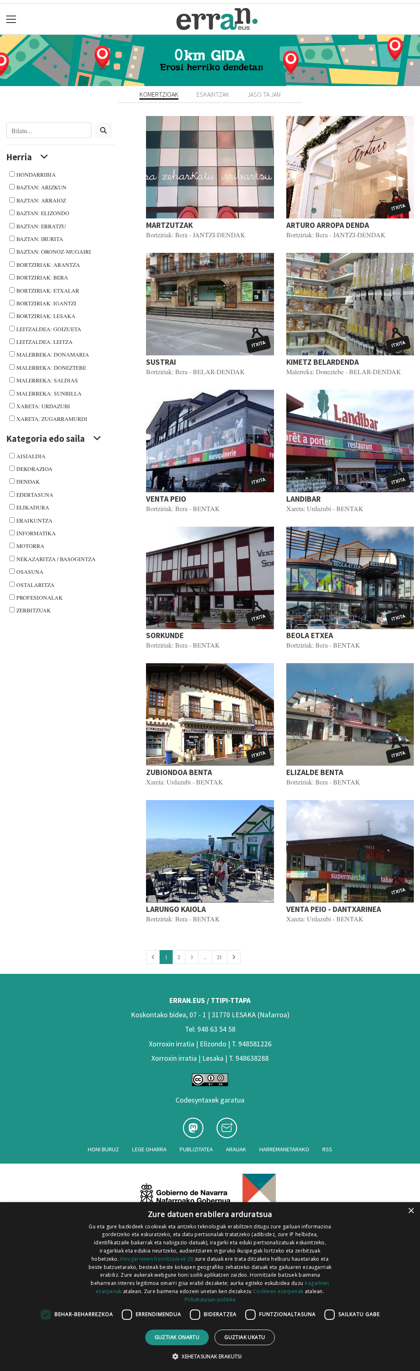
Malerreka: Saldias (47, 380)
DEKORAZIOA (34, 469)
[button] (210, 1356)
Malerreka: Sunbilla (49, 393)
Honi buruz (103, 1149)
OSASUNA (29, 571)
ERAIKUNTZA (34, 520)
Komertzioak (158, 94)
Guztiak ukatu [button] (244, 1337)
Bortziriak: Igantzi (46, 303)
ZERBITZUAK (33, 610)
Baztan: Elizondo (42, 213)
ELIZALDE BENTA (314, 772)
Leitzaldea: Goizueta (48, 329)
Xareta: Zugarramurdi (51, 419)
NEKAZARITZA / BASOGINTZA (56, 559)
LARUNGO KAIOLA (176, 909)
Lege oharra (149, 1149)
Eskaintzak (212, 94)
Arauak (236, 1149)
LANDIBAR (303, 499)
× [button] (411, 1211)
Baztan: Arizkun (41, 187)
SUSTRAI (161, 362)
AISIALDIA (31, 456)
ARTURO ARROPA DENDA (327, 225)
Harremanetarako (284, 1149)
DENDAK (28, 481)
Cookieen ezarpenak (278, 1291)
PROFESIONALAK (39, 597)
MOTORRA (30, 546)
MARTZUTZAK (169, 225)
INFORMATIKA (36, 533)
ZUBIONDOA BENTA (179, 772)
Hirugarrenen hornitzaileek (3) (156, 1258)
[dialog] (210, 1286)
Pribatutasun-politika (210, 1299)
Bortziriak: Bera (42, 277)
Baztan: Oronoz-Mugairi (53, 251)
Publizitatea (196, 1149)
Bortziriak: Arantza (48, 264)
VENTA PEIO (166, 499)
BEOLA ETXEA (309, 635)
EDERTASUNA (34, 494)
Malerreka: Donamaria (52, 354)
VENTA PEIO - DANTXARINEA (333, 909)
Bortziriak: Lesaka (45, 316)
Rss (327, 1149)
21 (219, 957)
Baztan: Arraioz (41, 200)
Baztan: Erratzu (41, 226)
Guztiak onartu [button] (177, 1337)
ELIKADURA (32, 507)
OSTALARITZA (35, 585)
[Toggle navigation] (11, 19)
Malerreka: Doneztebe (51, 367)
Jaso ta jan (264, 94)
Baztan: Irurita (39, 239)
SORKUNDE (165, 635)
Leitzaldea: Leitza (44, 342)
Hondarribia (36, 174)
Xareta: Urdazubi (43, 406)
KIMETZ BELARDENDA (322, 362)
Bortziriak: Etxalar (47, 290)
